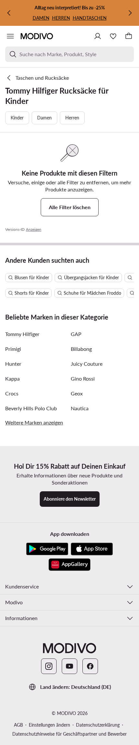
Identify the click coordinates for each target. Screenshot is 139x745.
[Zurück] (9, 13)
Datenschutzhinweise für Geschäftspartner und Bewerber (69, 734)
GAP (76, 334)
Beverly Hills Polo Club (31, 408)
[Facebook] (90, 666)
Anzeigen (33, 229)
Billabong (81, 349)
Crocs (11, 393)
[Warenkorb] (128, 36)
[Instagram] (49, 666)
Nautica (80, 408)
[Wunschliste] (113, 36)
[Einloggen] (97, 36)
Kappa (12, 378)
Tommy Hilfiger (22, 334)
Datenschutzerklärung (98, 725)
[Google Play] (47, 549)
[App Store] (92, 549)
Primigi (13, 349)
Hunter (13, 364)
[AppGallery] (69, 564)
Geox (77, 393)
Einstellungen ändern (49, 725)
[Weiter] (130, 13)
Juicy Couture (86, 364)
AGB (18, 725)
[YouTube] (69, 666)
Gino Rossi (83, 378)
